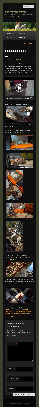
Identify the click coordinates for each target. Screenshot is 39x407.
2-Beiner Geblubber (11, 37)
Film (11, 311)
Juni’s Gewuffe (22, 33)
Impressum (22, 37)
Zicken (7, 315)
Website (11, 388)
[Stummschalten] (28, 98)
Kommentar (13, 343)
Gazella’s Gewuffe (11, 33)
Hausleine (15, 311)
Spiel (12, 313)
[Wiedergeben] (8, 98)
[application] (19, 88)
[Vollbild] (31, 98)
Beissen (25, 309)
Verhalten (17, 313)
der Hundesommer (15, 11)
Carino (7, 311)
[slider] (18, 98)
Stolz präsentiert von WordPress (19, 403)
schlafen (7, 313)
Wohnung (22, 313)
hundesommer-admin (18, 315)
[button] (20, 88)
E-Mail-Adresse (14, 378)
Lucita (29, 311)
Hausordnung (23, 311)
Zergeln (28, 313)
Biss (30, 309)
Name (12, 368)
